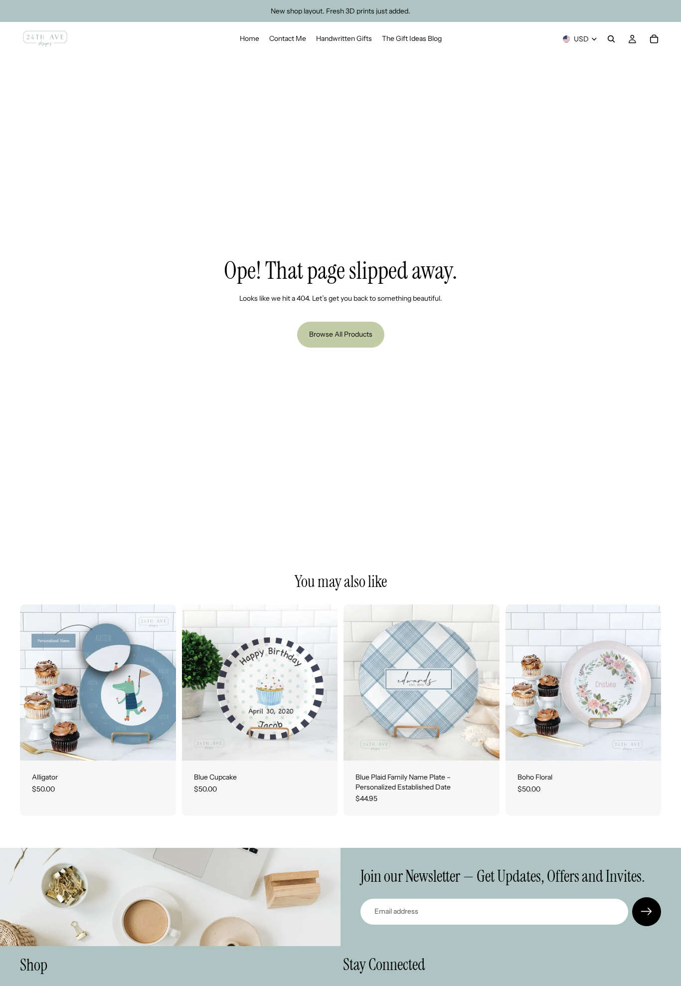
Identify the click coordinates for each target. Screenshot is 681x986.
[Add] (161, 745)
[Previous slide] (35, 683)
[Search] (611, 39)
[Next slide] (161, 683)
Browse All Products (340, 334)
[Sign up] (646, 911)
